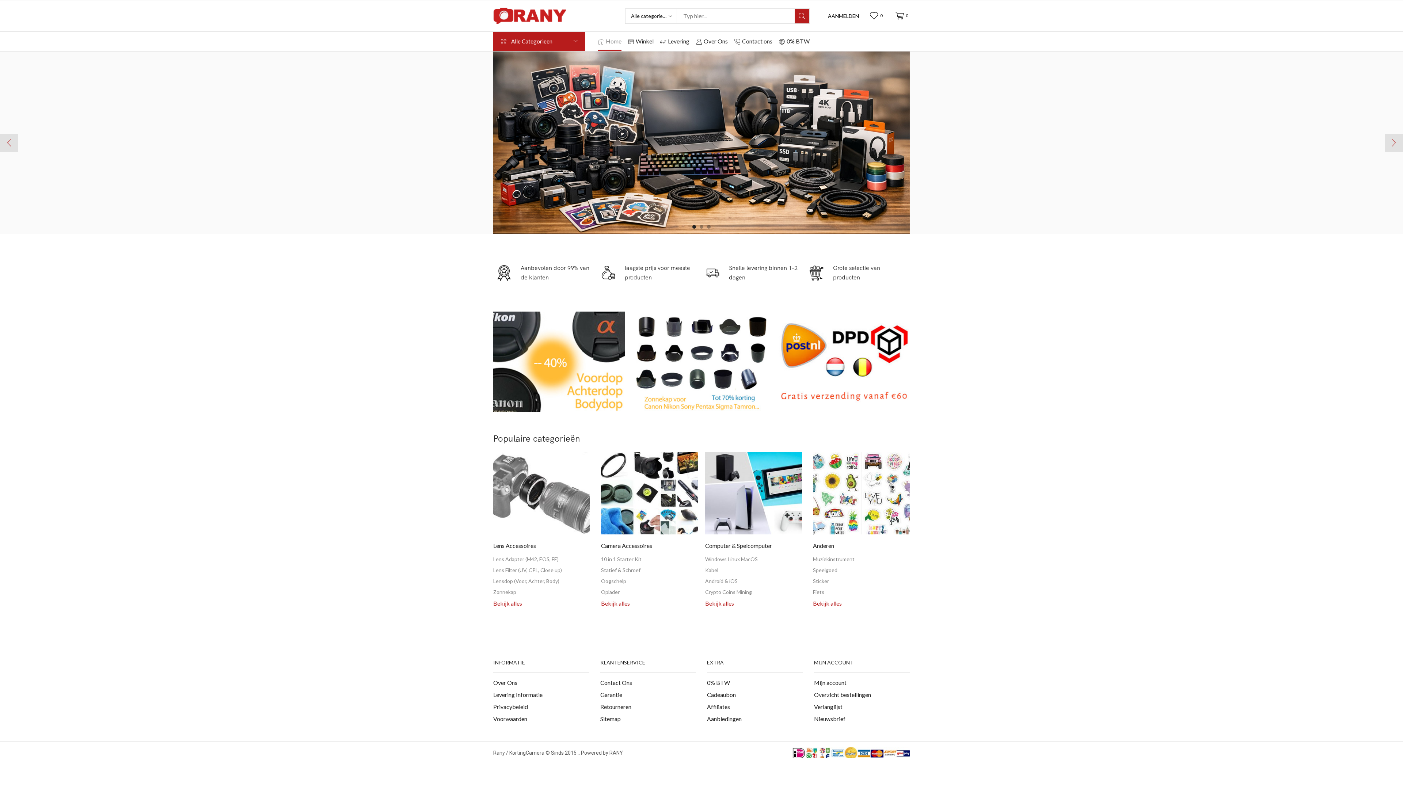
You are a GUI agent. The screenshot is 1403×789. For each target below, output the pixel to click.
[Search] (802, 16)
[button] (843, 16)
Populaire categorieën (536, 438)
